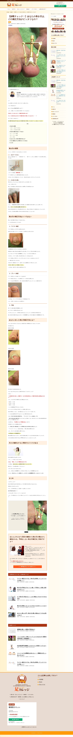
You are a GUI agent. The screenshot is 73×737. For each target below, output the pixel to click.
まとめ (11, 142)
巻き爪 (54, 40)
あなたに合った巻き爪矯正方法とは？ (18, 138)
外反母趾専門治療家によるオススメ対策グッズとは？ (31, 645)
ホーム (9, 9)
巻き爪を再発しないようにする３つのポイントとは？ (32, 605)
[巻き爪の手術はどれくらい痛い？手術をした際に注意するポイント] (12, 587)
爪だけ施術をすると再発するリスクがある (18, 140)
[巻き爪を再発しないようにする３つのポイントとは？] (12, 605)
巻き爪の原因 (13, 126)
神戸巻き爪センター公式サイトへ (28, 566)
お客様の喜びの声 (42, 9)
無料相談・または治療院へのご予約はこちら (26, 696)
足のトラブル (55, 43)
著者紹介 (28, 9)
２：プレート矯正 (14, 135)
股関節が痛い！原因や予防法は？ (26, 629)
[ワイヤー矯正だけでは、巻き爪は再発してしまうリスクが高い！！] (12, 578)
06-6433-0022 (13, 714)
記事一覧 (13, 9)
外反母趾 (54, 38)
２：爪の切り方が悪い (17, 129)
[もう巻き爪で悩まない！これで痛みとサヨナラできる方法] (12, 596)
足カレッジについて (20, 9)
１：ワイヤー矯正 (14, 133)
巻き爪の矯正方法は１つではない (17, 131)
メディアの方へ (34, 9)
